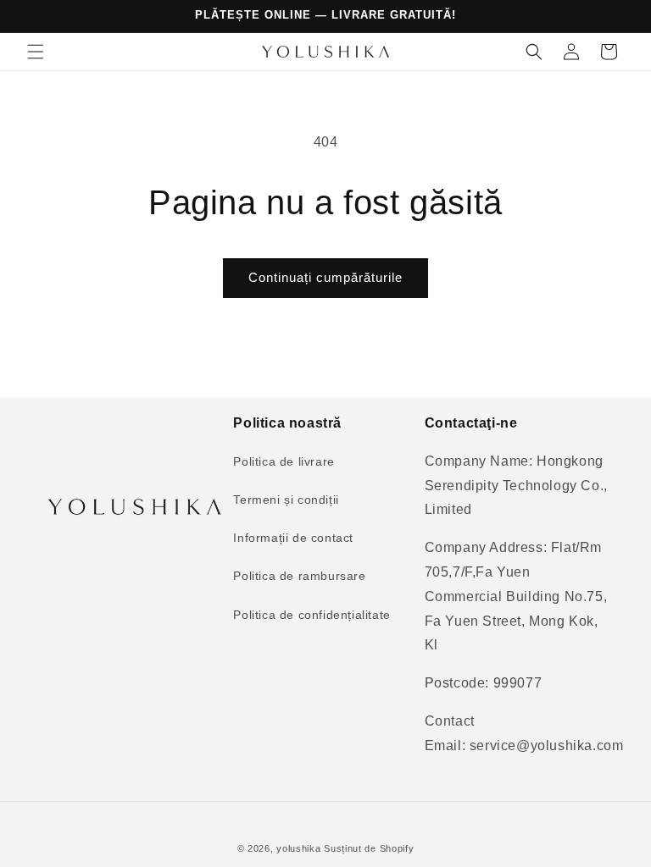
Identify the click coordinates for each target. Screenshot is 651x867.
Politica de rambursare (299, 576)
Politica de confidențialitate (311, 614)
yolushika (298, 848)
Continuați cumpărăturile (325, 277)
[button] (35, 51)
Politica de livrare (283, 461)
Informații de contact (293, 537)
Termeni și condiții (285, 499)
